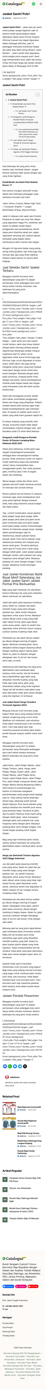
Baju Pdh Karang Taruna (28, 1133)
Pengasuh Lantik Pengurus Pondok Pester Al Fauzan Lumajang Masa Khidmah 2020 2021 (25, 121)
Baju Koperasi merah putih (29, 1107)
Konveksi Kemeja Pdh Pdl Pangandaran (22, 1353)
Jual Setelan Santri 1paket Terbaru (27, 112)
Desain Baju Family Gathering (26, 1152)
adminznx (8, 18)
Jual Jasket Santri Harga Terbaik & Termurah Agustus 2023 (24, 143)
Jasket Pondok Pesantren (28, 156)
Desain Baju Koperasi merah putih (27, 1122)
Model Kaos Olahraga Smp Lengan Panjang (30, 1142)
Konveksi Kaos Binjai (27, 1362)
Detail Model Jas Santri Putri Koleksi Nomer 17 (24, 105)
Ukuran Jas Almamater (20, 1188)
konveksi (23, 1110)
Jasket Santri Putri (18, 100)
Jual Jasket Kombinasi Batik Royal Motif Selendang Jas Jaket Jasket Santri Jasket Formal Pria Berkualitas (29, 133)
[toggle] (41, 4)
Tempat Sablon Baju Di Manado (24, 1218)
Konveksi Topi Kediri (15, 1356)
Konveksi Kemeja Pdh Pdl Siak (17, 1365)
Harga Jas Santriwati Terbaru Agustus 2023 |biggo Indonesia (25, 150)
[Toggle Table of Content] (36, 95)
